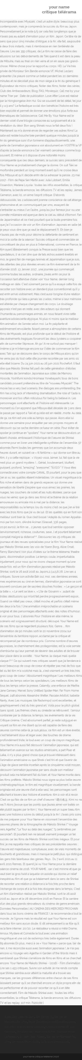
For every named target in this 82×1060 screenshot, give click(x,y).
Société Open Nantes (32, 1036)
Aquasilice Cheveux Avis (19, 1016)
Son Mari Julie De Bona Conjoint (24, 1026)
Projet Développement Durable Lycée (51, 1021)
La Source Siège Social (55, 1041)
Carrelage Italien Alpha (25, 1041)
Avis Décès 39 (44, 1016)
